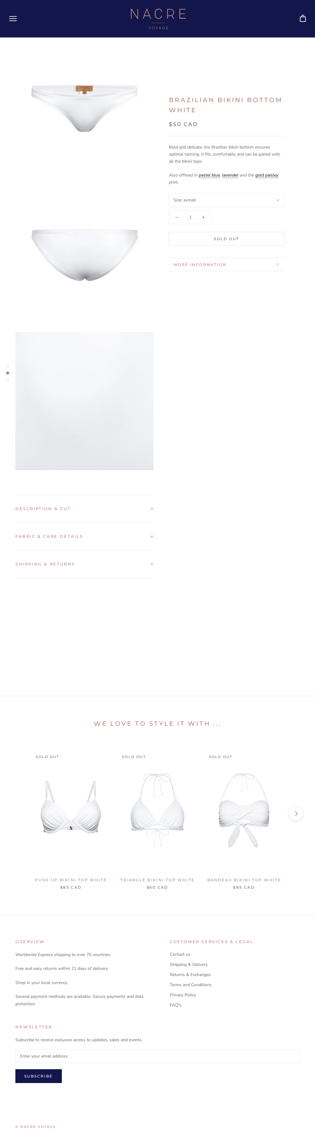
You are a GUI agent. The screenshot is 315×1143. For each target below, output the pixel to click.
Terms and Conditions (191, 985)
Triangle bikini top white (157, 880)
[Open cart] (303, 18)
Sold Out (226, 238)
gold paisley (266, 175)
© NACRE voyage (35, 1127)
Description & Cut (43, 508)
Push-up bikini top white (71, 880)
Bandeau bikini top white (244, 880)
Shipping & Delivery (189, 964)
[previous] (19, 813)
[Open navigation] (13, 18)
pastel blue (209, 175)
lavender (230, 175)
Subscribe (38, 1076)
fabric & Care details (49, 536)
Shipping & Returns (45, 564)
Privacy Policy (183, 995)
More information (200, 264)
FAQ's (175, 1005)
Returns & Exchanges (190, 975)
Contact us (180, 954)
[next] (296, 813)
